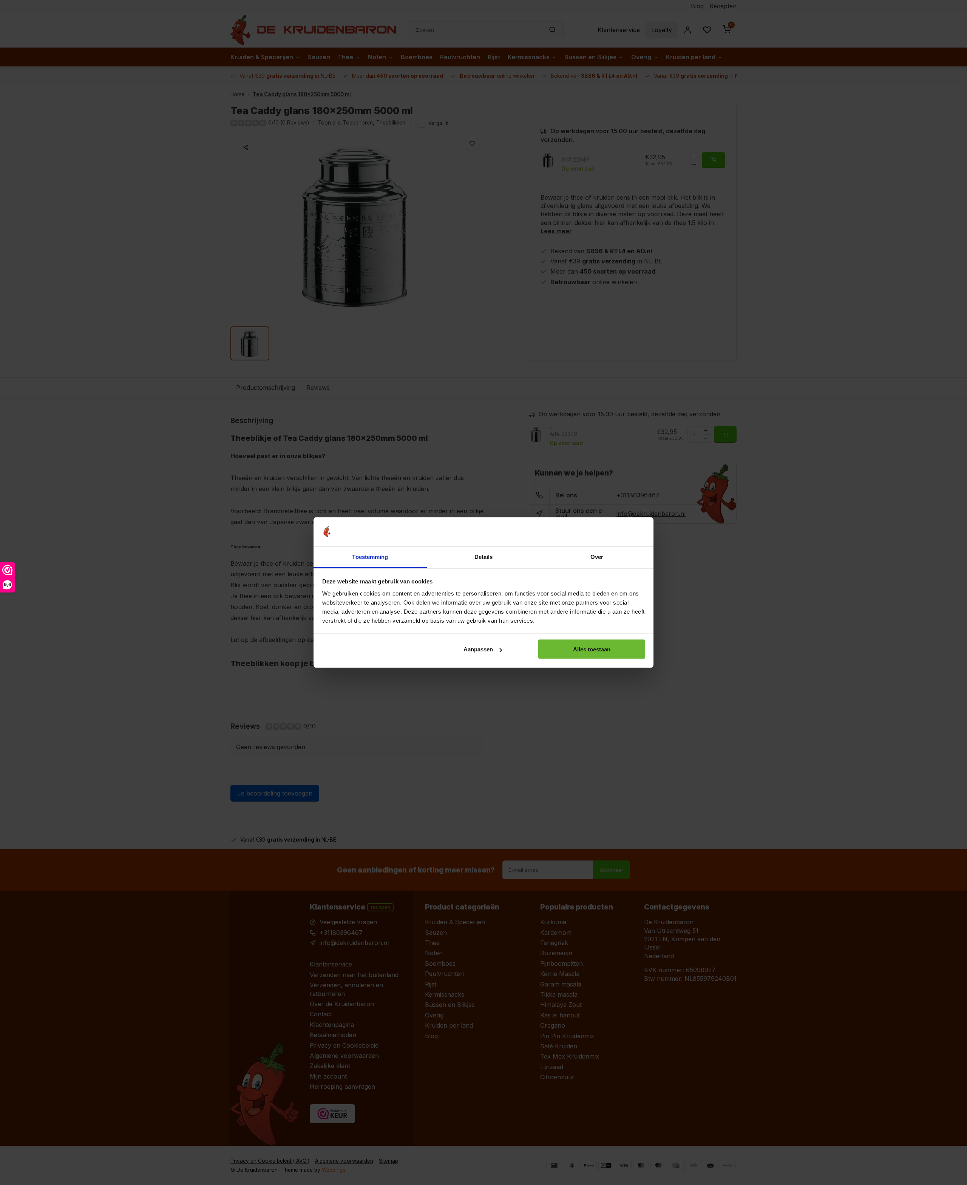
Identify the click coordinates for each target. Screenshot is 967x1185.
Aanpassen (478, 649)
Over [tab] (596, 556)
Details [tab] (483, 556)
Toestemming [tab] (370, 556)
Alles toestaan (591, 649)
